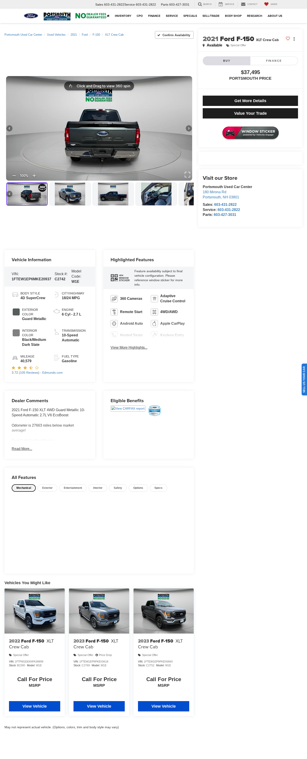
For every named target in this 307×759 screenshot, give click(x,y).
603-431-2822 (225, 204)
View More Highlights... (129, 347)
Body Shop (233, 16)
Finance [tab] (274, 60)
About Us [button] (275, 16)
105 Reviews (29, 372)
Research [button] (254, 16)
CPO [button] (140, 16)
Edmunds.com (52, 372)
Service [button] (172, 16)
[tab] (24, 488)
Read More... (22, 449)
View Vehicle (34, 706)
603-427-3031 (225, 215)
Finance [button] (154, 16)
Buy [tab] (227, 60)
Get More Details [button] (250, 101)
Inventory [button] (123, 16)
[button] (120, 278)
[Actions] (294, 39)
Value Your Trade (250, 113)
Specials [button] (190, 16)
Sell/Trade (211, 16)
